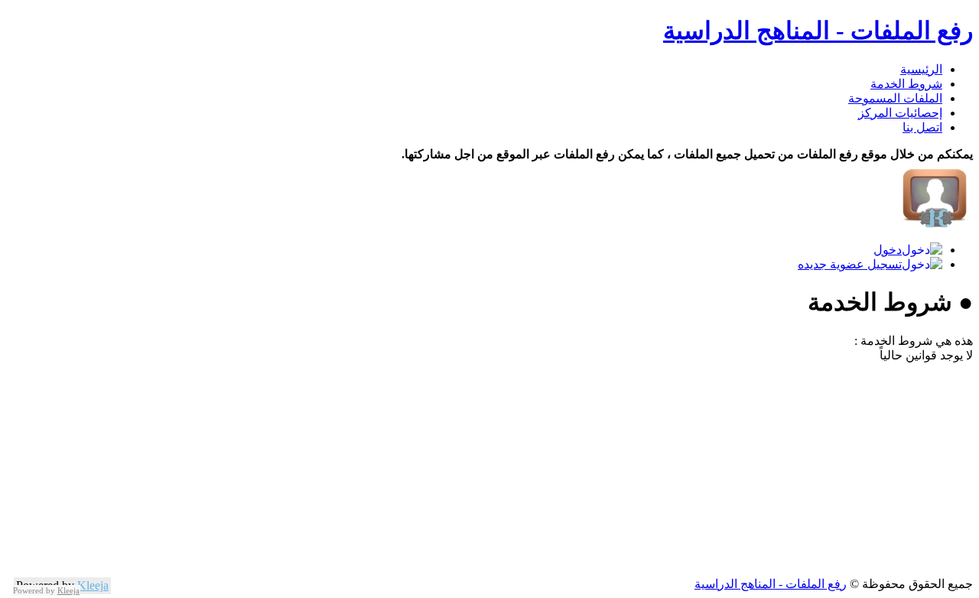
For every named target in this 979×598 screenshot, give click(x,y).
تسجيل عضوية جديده (850, 264)
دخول (887, 249)
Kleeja (93, 585)
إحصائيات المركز (900, 112)
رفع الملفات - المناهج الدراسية (818, 30)
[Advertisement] (514, 469)
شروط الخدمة (906, 83)
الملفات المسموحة (895, 98)
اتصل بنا (922, 127)
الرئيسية (921, 69)
